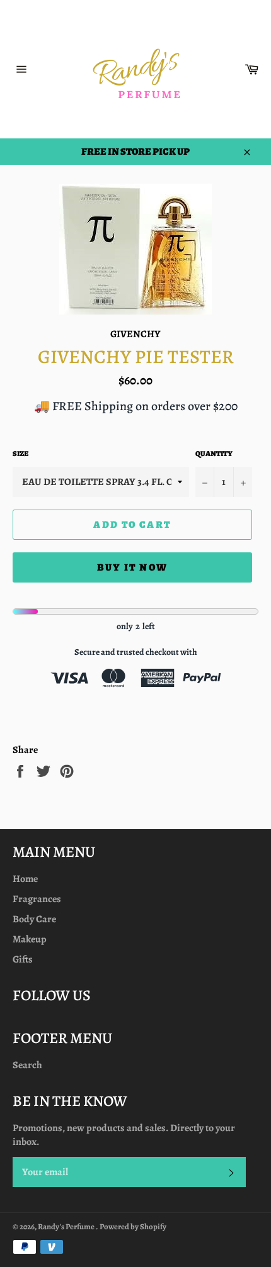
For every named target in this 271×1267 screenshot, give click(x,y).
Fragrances (37, 899)
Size (20, 454)
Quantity (214, 454)
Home (25, 879)
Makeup (30, 939)
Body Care (34, 919)
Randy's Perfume (67, 1226)
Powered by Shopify (133, 1226)
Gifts (23, 959)
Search (27, 1065)
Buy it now (132, 567)
